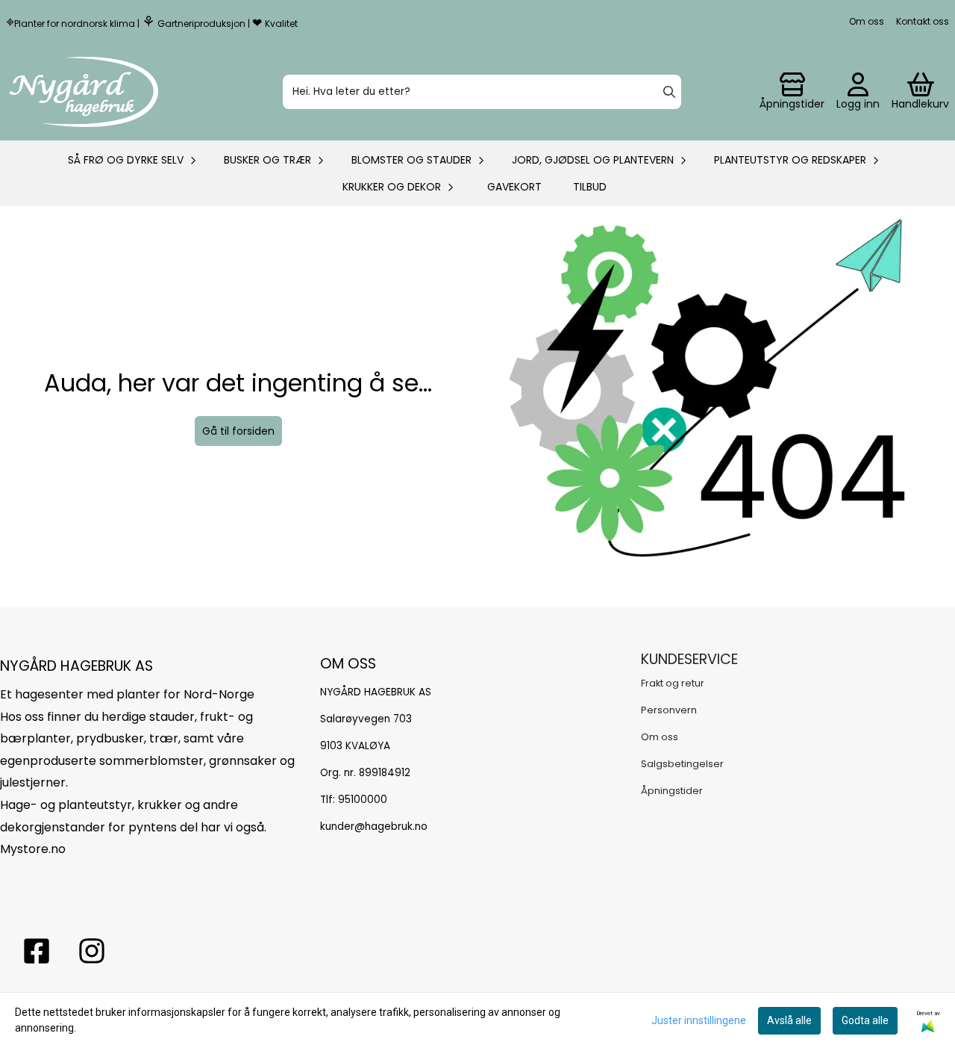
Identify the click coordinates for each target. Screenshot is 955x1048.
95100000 (362, 800)
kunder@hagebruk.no (374, 826)
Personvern (669, 710)
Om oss (866, 21)
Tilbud (590, 186)
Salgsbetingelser (682, 763)
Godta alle (865, 1020)
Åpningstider (672, 790)
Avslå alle (789, 1020)
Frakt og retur (672, 683)
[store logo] (83, 92)
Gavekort (514, 186)
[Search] (669, 92)
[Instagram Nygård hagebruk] (91, 951)
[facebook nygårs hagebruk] (36, 951)
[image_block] (717, 406)
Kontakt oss (922, 21)
